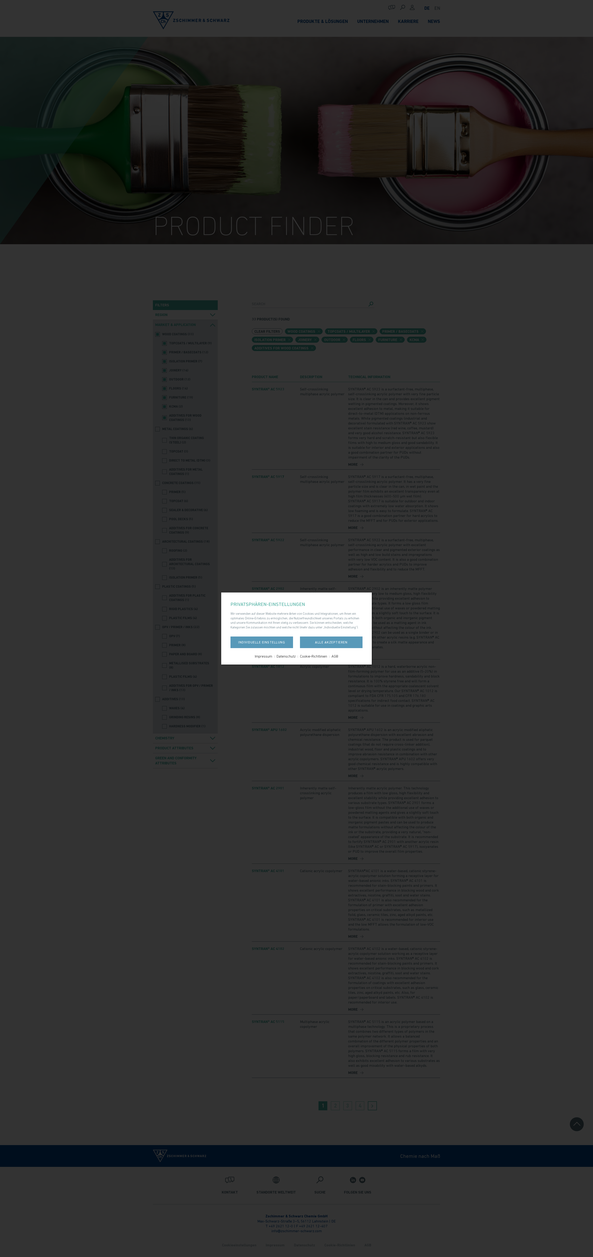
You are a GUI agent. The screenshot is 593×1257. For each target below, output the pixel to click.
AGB (334, 656)
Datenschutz (286, 656)
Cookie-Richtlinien (313, 656)
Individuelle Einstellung (261, 642)
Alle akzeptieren (331, 642)
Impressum (263, 656)
